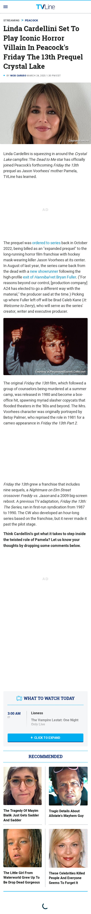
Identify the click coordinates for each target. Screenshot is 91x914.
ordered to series (46, 242)
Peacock (31, 20)
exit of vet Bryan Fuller (49, 277)
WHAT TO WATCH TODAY (49, 698)
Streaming (11, 20)
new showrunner (44, 271)
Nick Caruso (18, 75)
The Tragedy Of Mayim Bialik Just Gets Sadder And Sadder (21, 815)
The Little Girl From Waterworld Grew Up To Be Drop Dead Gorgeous (21, 878)
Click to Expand (47, 738)
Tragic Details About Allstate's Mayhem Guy (66, 813)
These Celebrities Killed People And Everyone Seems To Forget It (67, 878)
